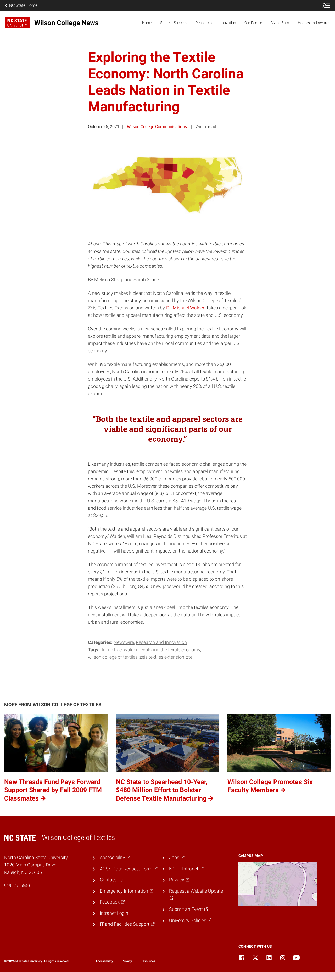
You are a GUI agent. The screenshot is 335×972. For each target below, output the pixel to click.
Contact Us (111, 879)
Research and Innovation (216, 23)
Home (147, 23)
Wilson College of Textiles (113, 657)
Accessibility (104, 961)
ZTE (189, 657)
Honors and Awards (314, 23)
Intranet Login (114, 913)
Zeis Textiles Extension (161, 657)
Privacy (127, 961)
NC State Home (23, 5)
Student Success (173, 23)
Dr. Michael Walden (185, 307)
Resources (148, 961)
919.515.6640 (17, 885)
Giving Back (279, 23)
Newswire (124, 642)
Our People (253, 23)
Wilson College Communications (157, 126)
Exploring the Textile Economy (170, 649)
